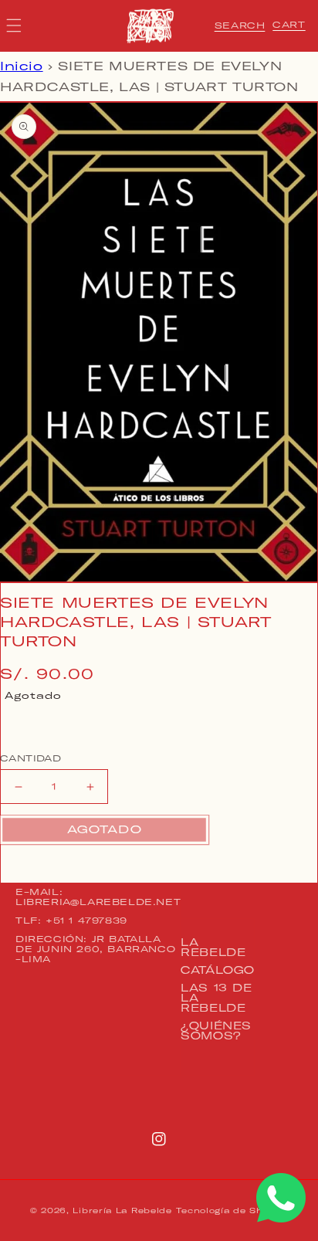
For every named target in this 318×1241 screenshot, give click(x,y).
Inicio (21, 66)
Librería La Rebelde (122, 1210)
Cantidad (30, 758)
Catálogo (218, 970)
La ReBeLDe (213, 947)
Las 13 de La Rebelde (216, 998)
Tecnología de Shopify (232, 1210)
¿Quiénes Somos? (216, 1030)
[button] (240, 25)
